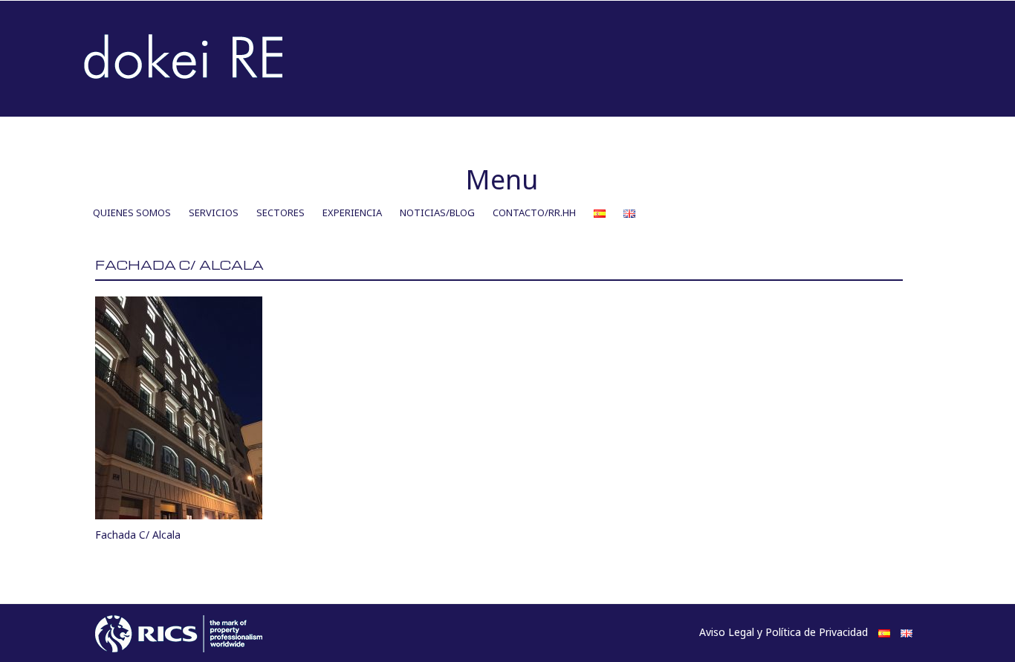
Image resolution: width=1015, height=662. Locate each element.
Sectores (280, 212)
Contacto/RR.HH (534, 212)
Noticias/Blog (437, 212)
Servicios (214, 212)
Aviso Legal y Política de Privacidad (783, 632)
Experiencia (352, 212)
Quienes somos (132, 212)
